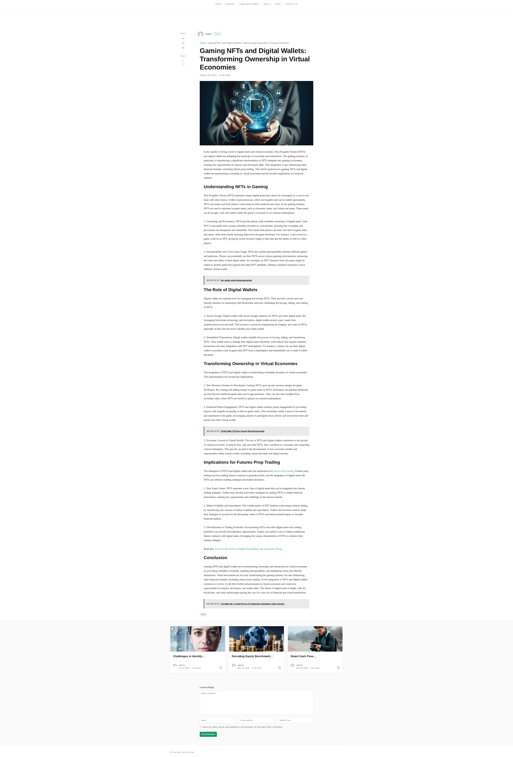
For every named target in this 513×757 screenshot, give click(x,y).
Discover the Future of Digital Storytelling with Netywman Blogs (248, 548)
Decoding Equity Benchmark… (252, 656)
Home (218, 4)
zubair (212, 34)
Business (230, 4)
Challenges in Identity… (189, 656)
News (278, 4)
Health (267, 4)
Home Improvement (249, 4)
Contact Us (291, 4)
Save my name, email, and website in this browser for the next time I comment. (243, 727)
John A (181, 665)
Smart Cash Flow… (303, 656)
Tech (203, 614)
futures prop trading (284, 471)
